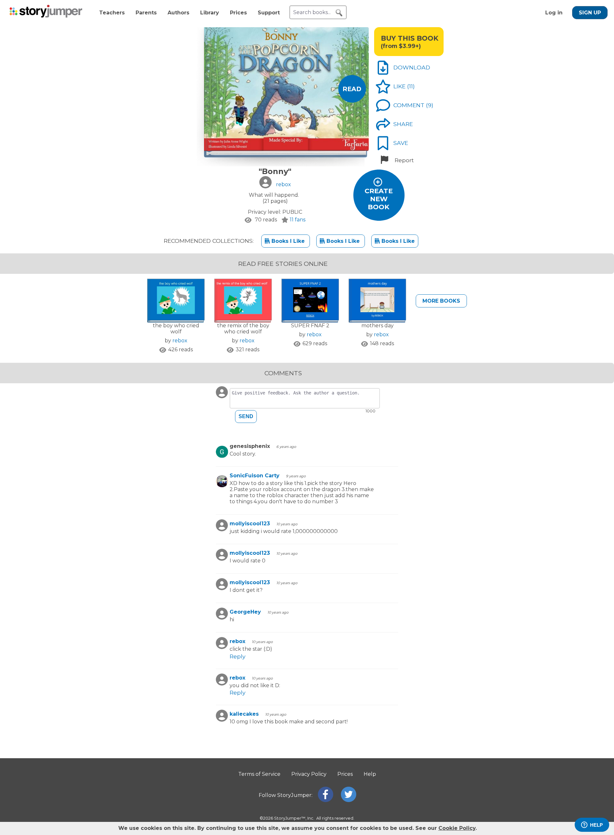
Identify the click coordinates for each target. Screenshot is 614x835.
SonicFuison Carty (254, 476)
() (411, 86)
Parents (146, 13)
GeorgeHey (245, 612)
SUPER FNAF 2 (310, 325)
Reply (238, 656)
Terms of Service (259, 774)
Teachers (112, 13)
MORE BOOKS (441, 301)
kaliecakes (244, 714)
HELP (596, 825)
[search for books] (339, 13)
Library (209, 13)
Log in (554, 13)
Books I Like (288, 241)
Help (370, 774)
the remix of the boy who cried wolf (243, 328)
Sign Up (590, 13)
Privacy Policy (309, 774)
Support (269, 13)
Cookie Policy (457, 828)
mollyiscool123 (250, 524)
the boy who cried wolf (176, 328)
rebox (179, 341)
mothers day (377, 325)
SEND (246, 416)
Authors (178, 13)
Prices (238, 13)
